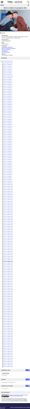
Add (27, 370)
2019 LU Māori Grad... (8, 76)
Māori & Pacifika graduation (9, 48)
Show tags (4, 373)
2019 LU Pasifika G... (8, 64)
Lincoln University (6, 49)
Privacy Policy (2, 407)
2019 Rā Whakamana (8, 61)
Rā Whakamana (6, 52)
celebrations (5, 50)
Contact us (28, 407)
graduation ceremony (7, 47)
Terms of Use (2, 408)
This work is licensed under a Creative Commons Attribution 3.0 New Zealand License (18, 395)
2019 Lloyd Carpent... (8, 62)
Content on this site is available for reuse (17, 407)
